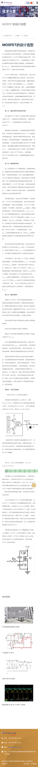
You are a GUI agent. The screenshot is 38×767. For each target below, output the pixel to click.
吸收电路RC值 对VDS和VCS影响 (13, 705)
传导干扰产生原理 (8, 679)
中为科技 (33, 764)
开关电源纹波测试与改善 (10, 627)
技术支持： (27, 764)
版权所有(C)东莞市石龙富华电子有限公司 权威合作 (17, 761)
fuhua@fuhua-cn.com (15, 747)
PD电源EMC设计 (8, 653)
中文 (28, 3)
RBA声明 (4, 764)
